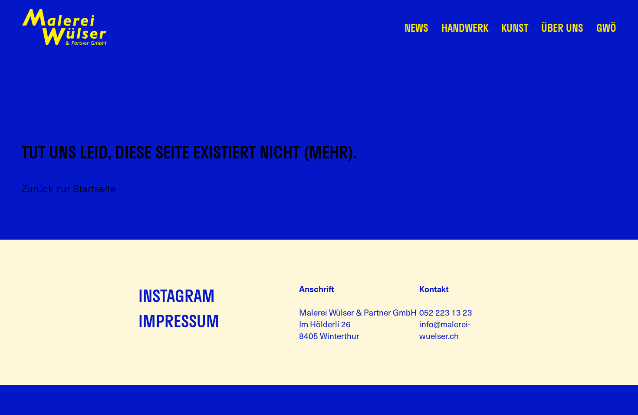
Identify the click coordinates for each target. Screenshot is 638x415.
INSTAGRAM (176, 295)
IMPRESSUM (178, 320)
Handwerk (464, 28)
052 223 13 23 (445, 312)
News (416, 28)
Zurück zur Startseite (69, 188)
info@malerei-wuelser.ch (444, 329)
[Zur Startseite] (64, 42)
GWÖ (606, 28)
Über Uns (562, 28)
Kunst (514, 28)
